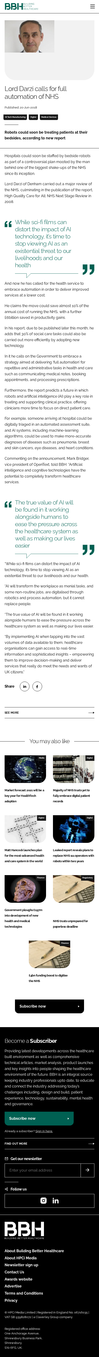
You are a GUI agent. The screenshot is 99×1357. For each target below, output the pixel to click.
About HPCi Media (21, 1258)
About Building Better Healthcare (34, 1251)
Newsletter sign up (21, 1265)
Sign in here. (44, 1131)
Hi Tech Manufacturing (15, 117)
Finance (40, 877)
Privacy (11, 1300)
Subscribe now (33, 1006)
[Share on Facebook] (37, 686)
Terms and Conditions (24, 1293)
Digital (33, 117)
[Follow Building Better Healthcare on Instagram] (43, 1202)
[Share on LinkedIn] (24, 686)
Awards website (18, 1279)
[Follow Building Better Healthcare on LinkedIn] (55, 1202)
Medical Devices (48, 117)
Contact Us (14, 1272)
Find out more (16, 1143)
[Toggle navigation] (92, 6)
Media (41, 758)
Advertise (13, 1286)
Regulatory (87, 877)
